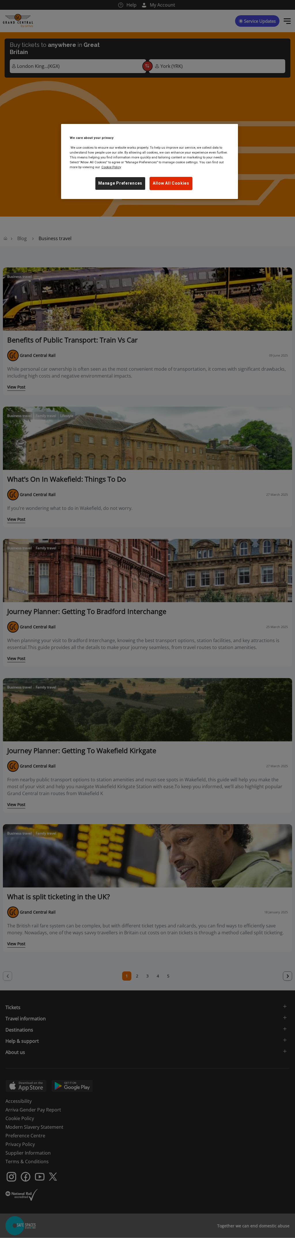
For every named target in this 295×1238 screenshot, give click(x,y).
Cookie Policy (111, 167)
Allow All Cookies (171, 183)
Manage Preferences (120, 183)
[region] (149, 161)
